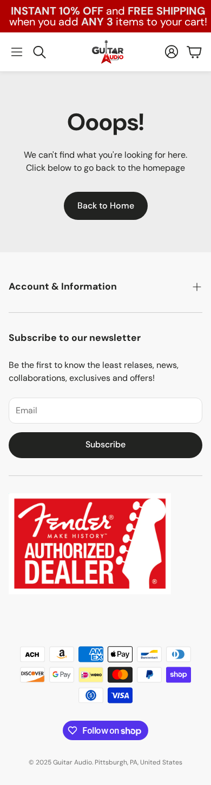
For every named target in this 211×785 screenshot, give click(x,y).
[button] (17, 52)
